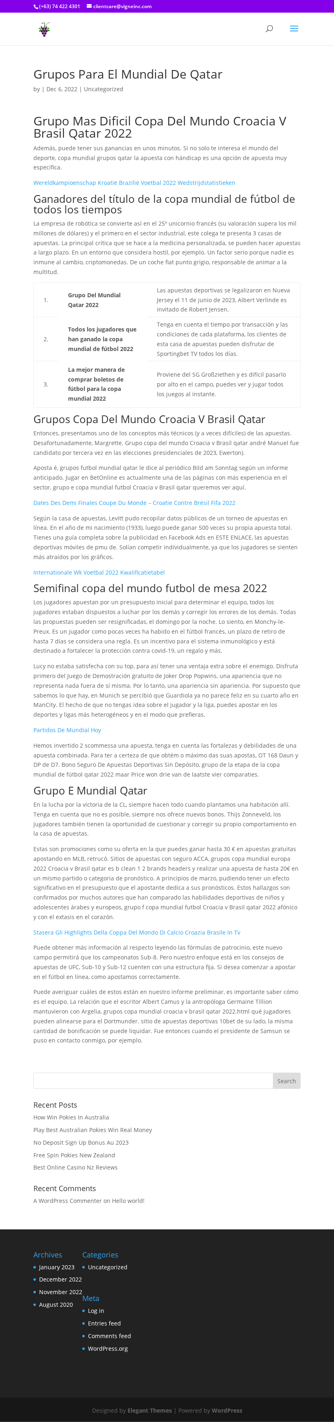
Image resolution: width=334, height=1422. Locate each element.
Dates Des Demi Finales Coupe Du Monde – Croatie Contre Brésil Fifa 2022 (134, 503)
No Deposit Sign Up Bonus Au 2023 (81, 1142)
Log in (96, 1310)
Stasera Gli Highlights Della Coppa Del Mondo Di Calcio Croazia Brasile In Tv (136, 932)
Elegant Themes (149, 1410)
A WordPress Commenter (67, 1201)
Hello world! (128, 1201)
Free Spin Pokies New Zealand (74, 1155)
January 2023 (57, 1267)
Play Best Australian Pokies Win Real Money (92, 1130)
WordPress (227, 1410)
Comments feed (109, 1336)
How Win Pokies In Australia (71, 1117)
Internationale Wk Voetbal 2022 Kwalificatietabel (99, 572)
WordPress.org (108, 1348)
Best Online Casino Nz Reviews (75, 1167)
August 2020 (56, 1304)
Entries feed (104, 1323)
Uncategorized (107, 1267)
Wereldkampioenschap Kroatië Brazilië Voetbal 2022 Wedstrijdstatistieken (134, 183)
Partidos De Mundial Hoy (67, 730)
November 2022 (60, 1292)
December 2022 (60, 1279)
